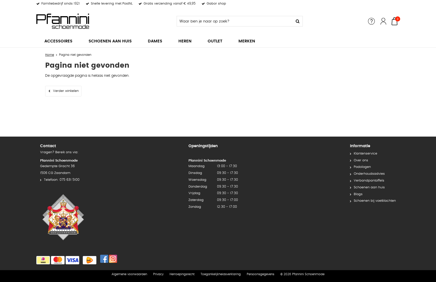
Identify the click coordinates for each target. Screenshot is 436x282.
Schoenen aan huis (110, 41)
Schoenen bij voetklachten (375, 200)
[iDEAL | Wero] (43, 260)
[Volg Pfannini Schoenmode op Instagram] (113, 259)
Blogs (358, 194)
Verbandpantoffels (369, 180)
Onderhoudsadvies (369, 173)
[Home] (74, 21)
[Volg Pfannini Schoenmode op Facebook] (104, 259)
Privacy (158, 274)
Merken (246, 41)
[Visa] (72, 260)
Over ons (361, 160)
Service (371, 21)
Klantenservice (365, 153)
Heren (185, 41)
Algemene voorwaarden (129, 274)
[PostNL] (89, 260)
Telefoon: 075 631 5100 (61, 180)
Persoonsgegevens (260, 274)
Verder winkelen (66, 91)
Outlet (215, 41)
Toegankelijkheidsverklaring (221, 274)
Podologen (362, 167)
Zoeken (297, 21)
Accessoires (58, 41)
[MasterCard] (58, 260)
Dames (155, 41)
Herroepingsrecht (182, 274)
